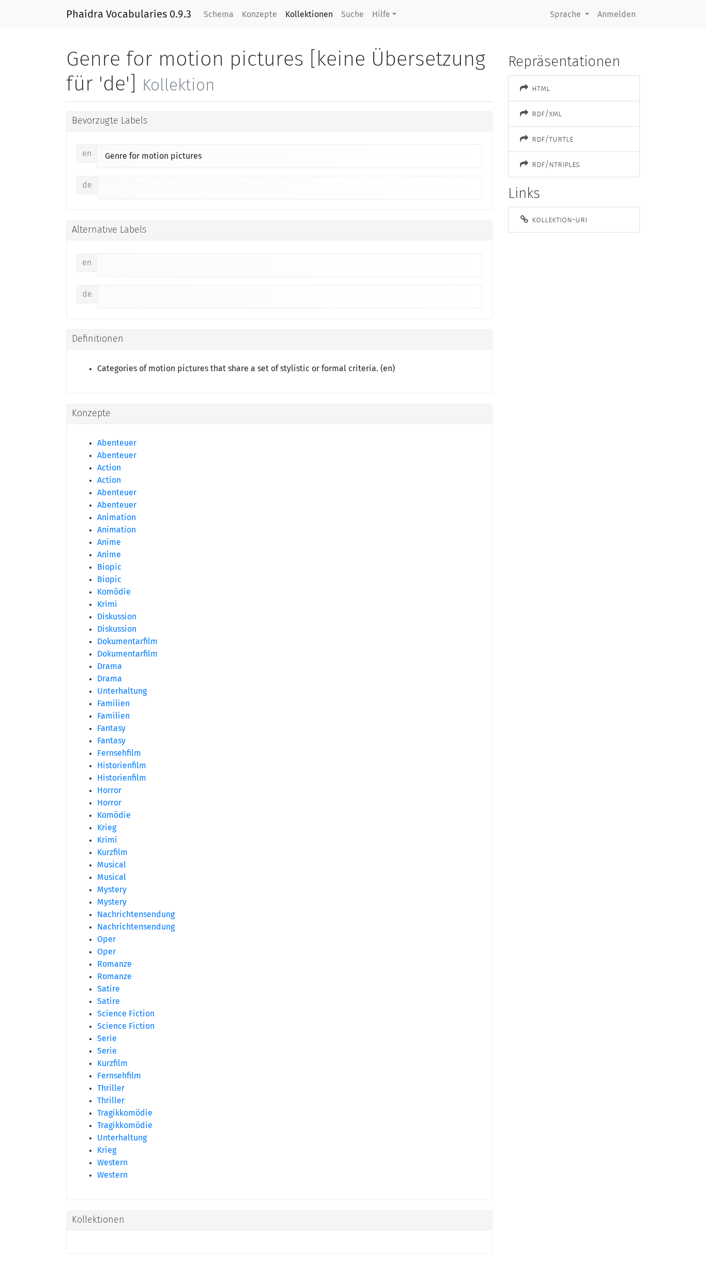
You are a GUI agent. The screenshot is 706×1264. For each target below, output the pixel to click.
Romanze (114, 964)
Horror (109, 790)
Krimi (107, 604)
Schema (219, 14)
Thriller (111, 1088)
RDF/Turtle (551, 139)
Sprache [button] (566, 14)
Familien (113, 703)
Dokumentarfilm (127, 641)
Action (109, 468)
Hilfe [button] (381, 14)
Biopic (109, 567)
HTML (540, 88)
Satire (108, 989)
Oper (106, 939)
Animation (116, 517)
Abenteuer (116, 443)
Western (112, 1163)
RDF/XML (546, 113)
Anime (109, 542)
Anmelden (616, 14)
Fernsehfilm (119, 753)
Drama (109, 666)
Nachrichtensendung (136, 914)
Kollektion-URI (558, 219)
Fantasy (111, 728)
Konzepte (259, 14)
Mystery (112, 890)
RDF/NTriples (555, 164)
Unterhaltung (122, 691)
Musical (111, 865)
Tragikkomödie (124, 1113)
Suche (352, 14)
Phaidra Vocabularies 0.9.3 (128, 14)
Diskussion (116, 617)
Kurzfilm (112, 852)
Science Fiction (126, 1014)
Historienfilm (121, 766)
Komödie (114, 592)
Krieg (106, 828)
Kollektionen (309, 14)
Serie (107, 1038)
